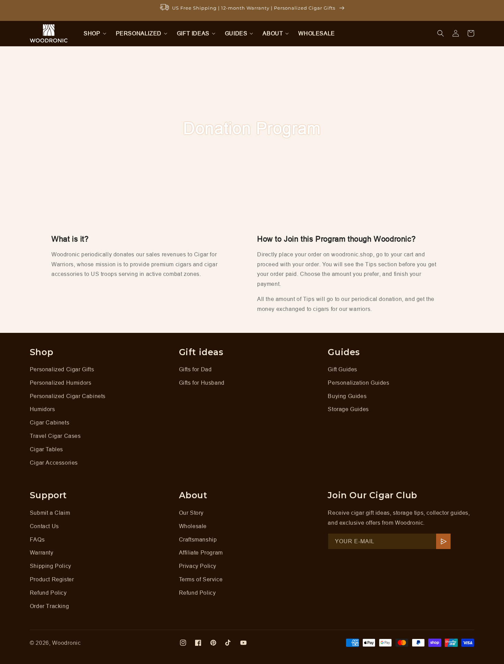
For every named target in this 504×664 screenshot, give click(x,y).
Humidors (42, 409)
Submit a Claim (50, 513)
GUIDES (236, 33)
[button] (93, 33)
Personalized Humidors (61, 383)
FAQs (37, 539)
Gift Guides (342, 369)
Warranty (41, 552)
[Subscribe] (443, 541)
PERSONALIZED (138, 33)
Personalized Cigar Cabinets (68, 396)
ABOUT (273, 33)
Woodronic (66, 643)
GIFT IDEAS (193, 33)
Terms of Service (201, 579)
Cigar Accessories (54, 462)
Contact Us (44, 526)
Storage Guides (348, 409)
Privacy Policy (197, 566)
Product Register (52, 579)
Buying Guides (347, 396)
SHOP (92, 33)
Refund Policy (48, 593)
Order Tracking (49, 606)
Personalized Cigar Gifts (62, 369)
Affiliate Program (201, 552)
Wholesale (193, 526)
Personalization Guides (358, 383)
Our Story (191, 513)
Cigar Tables (46, 449)
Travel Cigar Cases (55, 436)
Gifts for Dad (195, 369)
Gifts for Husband (202, 383)
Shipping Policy (50, 566)
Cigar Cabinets (49, 422)
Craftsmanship (198, 539)
